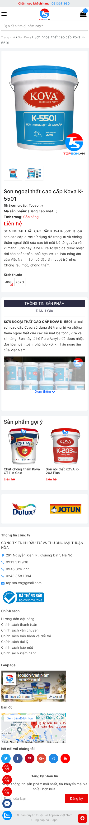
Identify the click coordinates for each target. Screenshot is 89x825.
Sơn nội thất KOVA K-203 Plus (62, 471)
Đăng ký (76, 798)
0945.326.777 (17, 569)
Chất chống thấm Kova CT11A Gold (22, 471)
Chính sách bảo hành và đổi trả (26, 636)
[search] (84, 26)
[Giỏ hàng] (81, 15)
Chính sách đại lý (14, 642)
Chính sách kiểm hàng (19, 653)
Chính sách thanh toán (19, 624)
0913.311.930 (17, 562)
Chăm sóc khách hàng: (44, 3)
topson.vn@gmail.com (24, 583)
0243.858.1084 (18, 576)
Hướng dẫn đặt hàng (18, 619)
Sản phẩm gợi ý (23, 422)
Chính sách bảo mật (17, 647)
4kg (8, 282)
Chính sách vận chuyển (19, 630)
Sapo (54, 820)
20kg (20, 282)
